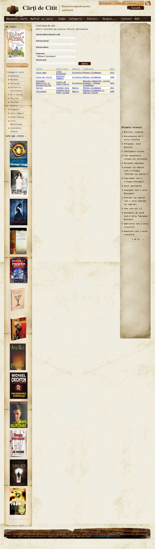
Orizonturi (77, 73)
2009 (112, 91)
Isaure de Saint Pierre (62, 83)
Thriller (14, 98)
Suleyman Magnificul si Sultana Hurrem (43, 83)
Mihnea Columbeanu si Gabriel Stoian (93, 91)
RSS (137, 18)
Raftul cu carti (42, 18)
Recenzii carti (17, 18)
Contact (126, 18)
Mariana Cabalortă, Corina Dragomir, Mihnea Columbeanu (96, 83)
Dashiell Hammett (60, 77)
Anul (112, 69)
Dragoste (14, 109)
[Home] (13, 14)
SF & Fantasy (16, 95)
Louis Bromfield (61, 72)
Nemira (75, 88)
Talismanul (41, 91)
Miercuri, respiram (133, 132)
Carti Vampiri (17, 113)
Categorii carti (16, 72)
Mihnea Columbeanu (92, 73)
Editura (76, 69)
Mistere (14, 80)
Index (62, 18)
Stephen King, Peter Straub (63, 91)
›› (143, 239)
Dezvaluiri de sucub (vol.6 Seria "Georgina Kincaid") (135, 216)
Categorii (75, 18)
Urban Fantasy (17, 117)
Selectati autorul (42, 41)
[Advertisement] (134, 77)
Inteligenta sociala (134, 151)
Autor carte (62, 69)
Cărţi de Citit (40, 7)
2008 (112, 77)
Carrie (39, 88)
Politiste (15, 84)
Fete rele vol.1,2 (133, 209)
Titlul (39, 69)
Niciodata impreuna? (134, 163)
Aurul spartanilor (133, 186)
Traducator (40, 53)
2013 (112, 73)
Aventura (14, 76)
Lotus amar (41, 73)
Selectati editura (42, 47)
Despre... (109, 18)
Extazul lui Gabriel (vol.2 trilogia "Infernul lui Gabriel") (136, 170)
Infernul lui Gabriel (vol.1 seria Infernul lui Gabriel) (135, 201)
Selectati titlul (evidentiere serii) (48, 34)
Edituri (92, 18)
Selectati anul (41, 60)
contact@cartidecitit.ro (106, 536)
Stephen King (62, 88)
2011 (112, 88)
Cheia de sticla (44, 77)
